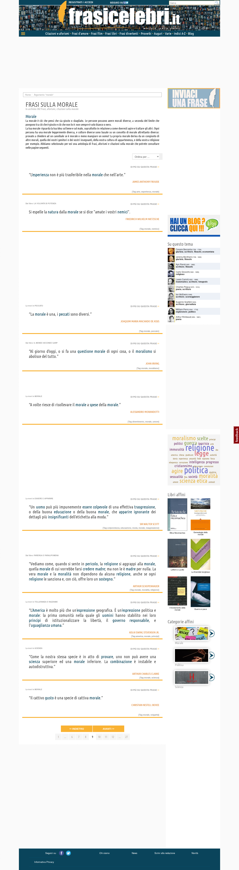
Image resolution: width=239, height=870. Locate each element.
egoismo (205, 458)
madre (100, 569)
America (39, 610)
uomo (40, 507)
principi (35, 620)
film (185, 477)
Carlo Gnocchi (182, 271)
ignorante (141, 512)
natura (53, 212)
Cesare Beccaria (184, 249)
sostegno (106, 579)
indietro (76, 728)
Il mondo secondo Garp (46, 343)
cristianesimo (183, 466)
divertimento (138, 421)
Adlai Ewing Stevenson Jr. (144, 632)
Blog (191, 33)
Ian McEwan (182, 294)
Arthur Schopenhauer (146, 586)
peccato (155, 331)
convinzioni (208, 466)
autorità (213, 455)
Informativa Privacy (44, 862)
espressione (86, 610)
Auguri (158, 33)
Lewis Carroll (182, 279)
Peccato (39, 305)
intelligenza (197, 462)
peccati (64, 314)
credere (88, 569)
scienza (34, 661)
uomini (107, 615)
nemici (122, 212)
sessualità (176, 477)
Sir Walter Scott (149, 524)
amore (175, 482)
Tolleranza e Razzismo (46, 602)
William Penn (182, 309)
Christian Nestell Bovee (145, 705)
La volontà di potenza (45, 203)
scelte (202, 438)
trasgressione (144, 507)
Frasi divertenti (129, 33)
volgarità (154, 714)
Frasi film (97, 33)
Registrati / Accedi (81, 2)
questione (85, 351)
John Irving (152, 363)
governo (119, 620)
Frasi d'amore (80, 33)
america (139, 636)
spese (94, 404)
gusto (49, 698)
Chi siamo (104, 853)
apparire (125, 512)
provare (107, 656)
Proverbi (146, 33)
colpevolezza (113, 527)
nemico (155, 228)
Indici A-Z (179, 33)
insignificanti (58, 517)
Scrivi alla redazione (164, 853)
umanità (192, 458)
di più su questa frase (145, 166)
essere (87, 507)
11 (106, 736)
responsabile (139, 620)
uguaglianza (40, 625)
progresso (212, 462)
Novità (195, 853)
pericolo (91, 564)
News (134, 853)
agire (177, 470)
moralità (64, 574)
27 (126, 736)
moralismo (144, 351)
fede (199, 458)
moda (135, 527)
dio (217, 450)
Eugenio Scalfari (184, 301)
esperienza (41, 174)
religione (111, 564)
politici (178, 443)
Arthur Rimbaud (183, 316)
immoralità (177, 449)
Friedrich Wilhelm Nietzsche (142, 219)
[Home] (119, 16)
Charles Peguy (183, 286)
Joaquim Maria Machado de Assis (140, 321)
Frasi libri (111, 33)
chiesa (181, 455)
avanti (108, 728)
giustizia (212, 472)
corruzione (183, 462)
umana (56, 625)
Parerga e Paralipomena (46, 555)
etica (202, 480)
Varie (168, 33)
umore (156, 421)
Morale (38, 396)
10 (99, 736)
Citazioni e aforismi (57, 33)
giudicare (189, 455)
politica (196, 470)
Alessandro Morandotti (144, 411)
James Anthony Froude (145, 181)
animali (212, 482)
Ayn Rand (180, 264)
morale (97, 174)
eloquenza (173, 462)
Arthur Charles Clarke (145, 673)
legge (201, 453)
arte (138, 191)
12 (113, 736)
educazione (62, 512)
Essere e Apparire (44, 498)
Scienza (38, 648)
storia (175, 458)
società (193, 477)
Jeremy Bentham (184, 256)
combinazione (121, 661)
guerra (190, 443)
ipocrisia (203, 443)
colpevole (100, 507)
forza (212, 458)
